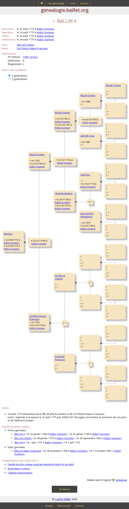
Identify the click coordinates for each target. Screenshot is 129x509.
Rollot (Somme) (45, 28)
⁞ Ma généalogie (55, 3)
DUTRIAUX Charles (60, 277)
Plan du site (63, 505)
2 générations (19, 79)
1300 (25, 57)
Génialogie (121, 480)
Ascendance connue (19, 468)
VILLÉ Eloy (85, 174)
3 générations (19, 75)
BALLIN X (8, 233)
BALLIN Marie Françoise (27, 450)
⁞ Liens (72, 3)
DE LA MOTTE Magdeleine (87, 215)
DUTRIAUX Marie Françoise (32, 48)
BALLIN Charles (25, 44)
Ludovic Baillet (63, 499)
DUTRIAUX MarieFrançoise (38, 318)
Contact (84, 3)
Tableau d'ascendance (20, 472)
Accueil (49, 505)
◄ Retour (64, 489)
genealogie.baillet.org (64, 10)
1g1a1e (33, 57)
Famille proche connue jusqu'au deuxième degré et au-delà (41, 464)
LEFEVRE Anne (87, 135)
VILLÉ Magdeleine (64, 193)
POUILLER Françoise (60, 358)
